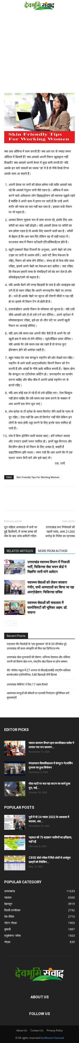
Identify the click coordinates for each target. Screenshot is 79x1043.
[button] (6, 5)
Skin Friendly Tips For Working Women (37, 477)
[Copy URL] (8, 501)
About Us (21, 1030)
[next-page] (13, 623)
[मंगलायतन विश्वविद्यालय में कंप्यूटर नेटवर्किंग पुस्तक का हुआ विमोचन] (14, 768)
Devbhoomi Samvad (52, 1038)
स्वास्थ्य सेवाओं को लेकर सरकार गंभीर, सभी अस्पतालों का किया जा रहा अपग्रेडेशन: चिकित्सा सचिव (50, 587)
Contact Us (37, 1030)
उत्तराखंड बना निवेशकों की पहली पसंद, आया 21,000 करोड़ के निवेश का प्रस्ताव (60, 531)
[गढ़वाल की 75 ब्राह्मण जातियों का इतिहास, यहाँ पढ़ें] (14, 842)
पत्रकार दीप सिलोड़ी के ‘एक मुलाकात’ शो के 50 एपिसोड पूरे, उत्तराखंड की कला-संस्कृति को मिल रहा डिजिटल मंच (37, 646)
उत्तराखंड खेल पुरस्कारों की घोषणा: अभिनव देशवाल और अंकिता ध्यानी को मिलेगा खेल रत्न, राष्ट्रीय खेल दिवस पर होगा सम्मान (38, 659)
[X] (28, 501)
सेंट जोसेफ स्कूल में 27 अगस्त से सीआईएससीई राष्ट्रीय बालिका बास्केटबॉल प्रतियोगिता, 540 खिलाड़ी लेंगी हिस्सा (39, 672)
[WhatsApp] (37, 501)
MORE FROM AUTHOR (52, 551)
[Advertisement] (39, 53)
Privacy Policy (55, 1030)
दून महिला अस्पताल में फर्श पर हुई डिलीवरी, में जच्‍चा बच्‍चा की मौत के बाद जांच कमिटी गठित (20, 531)
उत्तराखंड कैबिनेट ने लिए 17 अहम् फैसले (27, 684)
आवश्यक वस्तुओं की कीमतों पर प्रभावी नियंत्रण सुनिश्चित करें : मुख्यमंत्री (38, 695)
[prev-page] (6, 623)
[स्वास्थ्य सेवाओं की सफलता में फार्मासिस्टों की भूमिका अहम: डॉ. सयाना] (14, 607)
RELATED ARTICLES (20, 551)
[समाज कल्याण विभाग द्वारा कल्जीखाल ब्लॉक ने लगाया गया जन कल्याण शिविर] (14, 748)
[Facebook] (18, 501)
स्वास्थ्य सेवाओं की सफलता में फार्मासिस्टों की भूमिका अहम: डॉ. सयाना (47, 607)
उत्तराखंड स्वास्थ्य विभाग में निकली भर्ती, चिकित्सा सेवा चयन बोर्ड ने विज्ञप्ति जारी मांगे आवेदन (48, 567)
